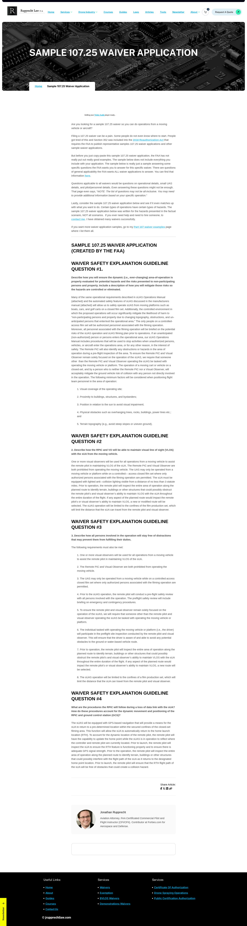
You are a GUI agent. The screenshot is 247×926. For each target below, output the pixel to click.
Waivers (105, 887)
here (87, 175)
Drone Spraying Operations (171, 892)
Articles (149, 12)
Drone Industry (86, 12)
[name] (227, 12)
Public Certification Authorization (174, 898)
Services (65, 12)
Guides (123, 12)
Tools (163, 12)
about (49, 892)
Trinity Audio (99, 115)
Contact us (51, 909)
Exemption (106, 892)
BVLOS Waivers (109, 898)
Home (51, 12)
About (194, 12)
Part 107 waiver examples (149, 227)
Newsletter (178, 12)
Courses (108, 12)
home (49, 887)
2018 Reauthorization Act (148, 140)
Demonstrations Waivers (115, 903)
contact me (78, 219)
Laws (136, 12)
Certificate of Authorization (171, 887)
